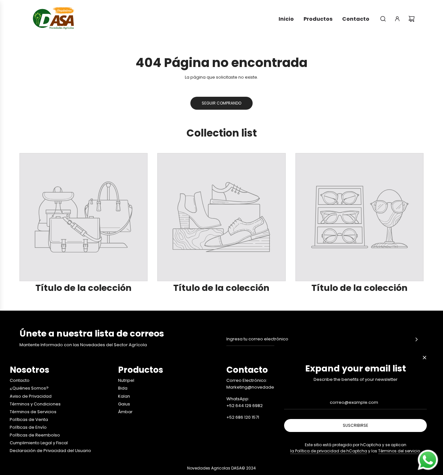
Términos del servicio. (399, 451)
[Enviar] (416, 339)
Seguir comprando (221, 103)
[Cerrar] (424, 357)
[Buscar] (383, 19)
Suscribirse (355, 425)
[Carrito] (411, 19)
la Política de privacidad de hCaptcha (328, 451)
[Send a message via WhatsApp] (428, 460)
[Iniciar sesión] (397, 19)
